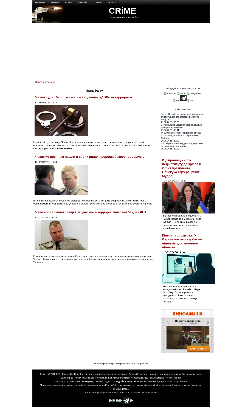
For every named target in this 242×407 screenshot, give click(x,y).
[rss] (190, 100)
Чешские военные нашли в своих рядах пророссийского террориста (89, 156)
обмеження (174, 378)
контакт (98, 3)
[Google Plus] (194, 93)
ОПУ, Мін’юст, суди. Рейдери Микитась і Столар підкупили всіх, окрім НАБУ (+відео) (181, 135)
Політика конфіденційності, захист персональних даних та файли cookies (121, 392)
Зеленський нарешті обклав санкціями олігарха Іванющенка (181, 126)
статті (68, 3)
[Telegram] (183, 100)
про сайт (83, 3)
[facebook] (170, 93)
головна (40, 3)
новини (55, 3)
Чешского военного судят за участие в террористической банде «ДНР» (91, 212)
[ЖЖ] (176, 100)
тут (158, 381)
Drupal (77, 374)
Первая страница (45, 81)
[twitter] (181, 93)
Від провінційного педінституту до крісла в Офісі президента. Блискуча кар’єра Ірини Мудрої (181, 168)
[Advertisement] (121, 49)
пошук (112, 3)
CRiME (122, 10)
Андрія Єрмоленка (138, 374)
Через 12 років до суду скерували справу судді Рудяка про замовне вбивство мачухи (183, 117)
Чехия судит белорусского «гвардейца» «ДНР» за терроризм (83, 97)
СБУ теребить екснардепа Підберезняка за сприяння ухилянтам (182, 144)
